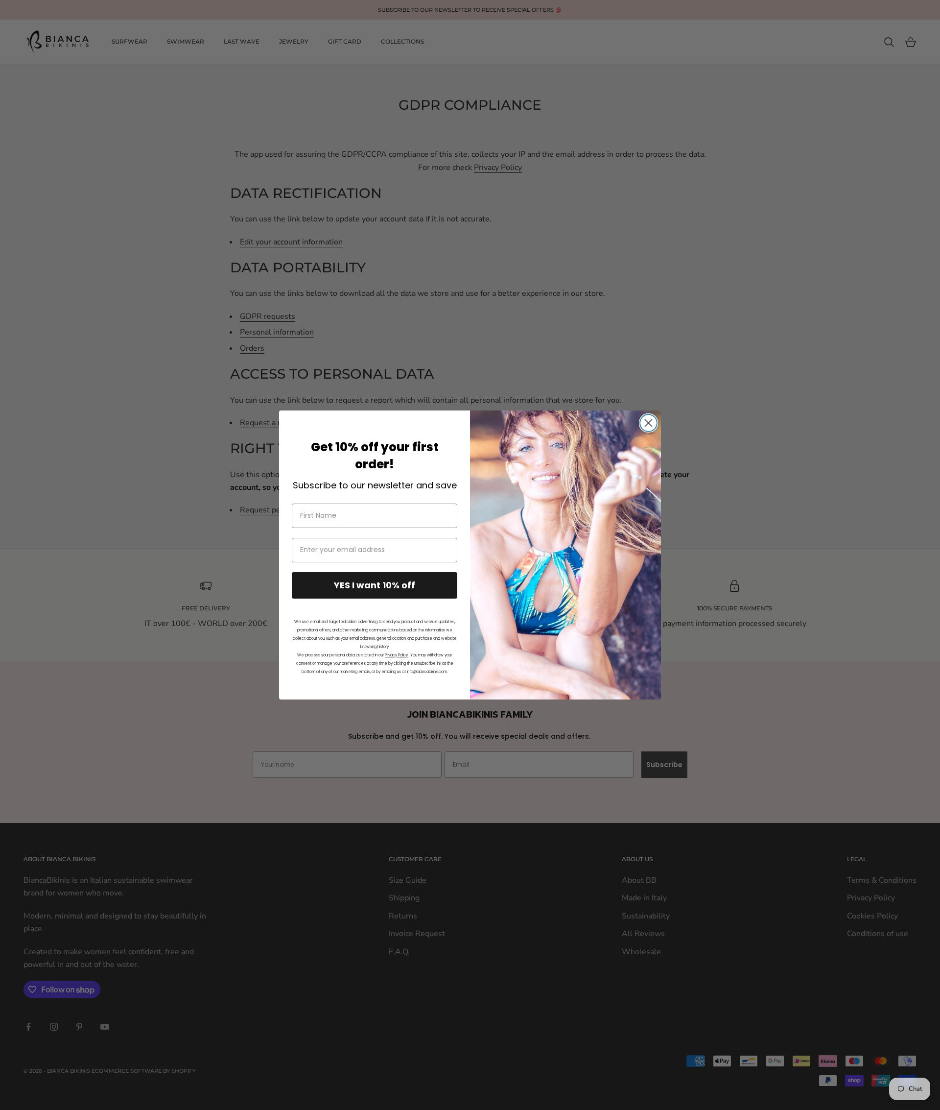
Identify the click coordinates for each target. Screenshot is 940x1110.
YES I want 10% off (374, 585)
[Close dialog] (648, 423)
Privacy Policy (396, 655)
